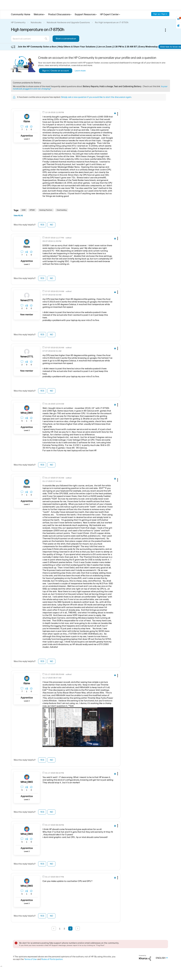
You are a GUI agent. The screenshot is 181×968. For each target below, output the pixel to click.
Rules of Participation (52, 959)
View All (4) (18, 215)
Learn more (80, 70)
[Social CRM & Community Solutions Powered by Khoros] (145, 958)
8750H (32, 210)
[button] (117, 114)
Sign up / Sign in (160, 14)
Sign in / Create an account (55, 70)
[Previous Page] (54, 928)
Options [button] (167, 30)
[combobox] (30, 38)
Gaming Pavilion (45, 210)
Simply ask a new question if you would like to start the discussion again (96, 97)
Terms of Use (30, 959)
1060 (24, 210)
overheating (62, 210)
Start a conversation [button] (66, 38)
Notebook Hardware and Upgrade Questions (68, 22)
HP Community (18, 22)
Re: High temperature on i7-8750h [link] (111, 22)
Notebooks (36, 22)
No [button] (51, 224)
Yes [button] (42, 224)
